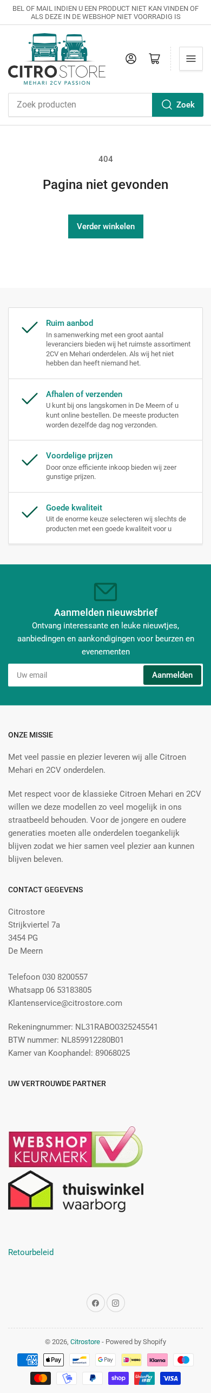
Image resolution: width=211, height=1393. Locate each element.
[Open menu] (191, 59)
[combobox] (105, 105)
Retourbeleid (31, 1252)
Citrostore (85, 1342)
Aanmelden (172, 675)
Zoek (185, 105)
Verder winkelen (106, 226)
